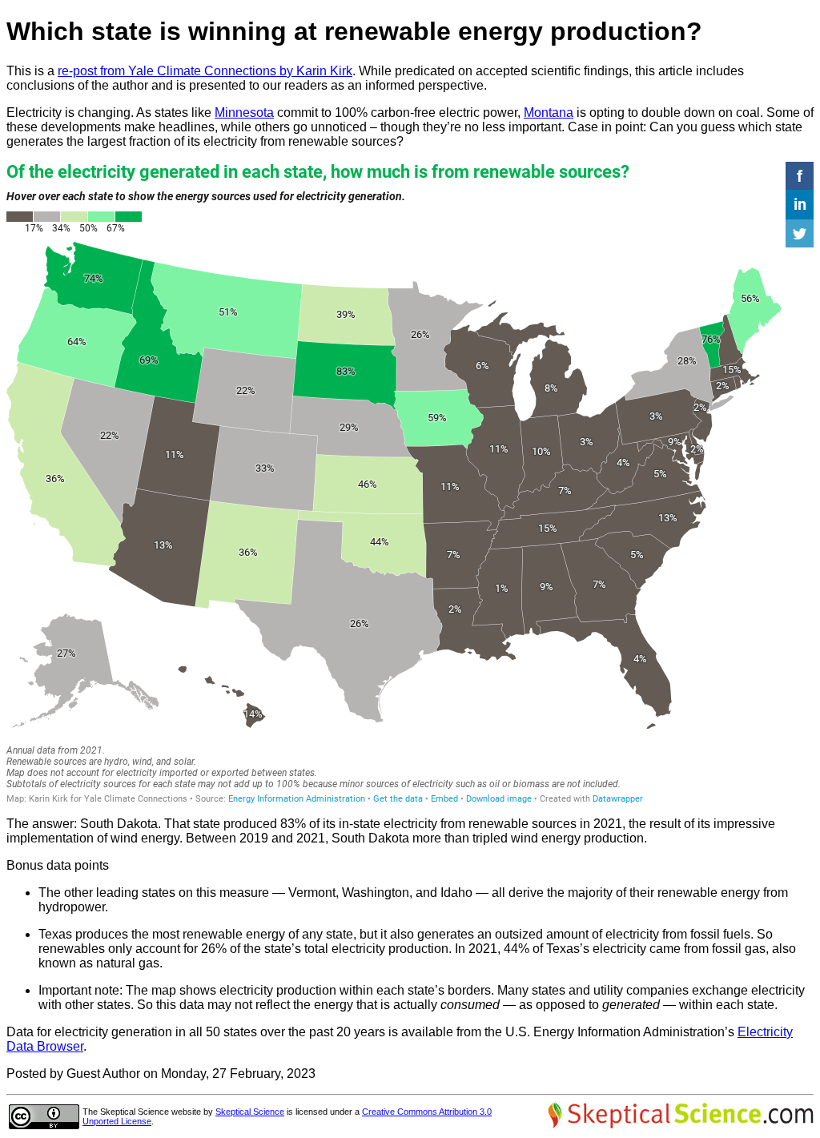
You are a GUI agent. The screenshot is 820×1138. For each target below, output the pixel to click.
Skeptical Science (249, 1111)
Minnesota (244, 112)
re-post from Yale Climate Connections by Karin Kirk (205, 71)
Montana (548, 112)
